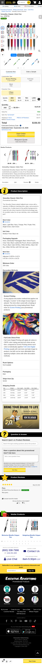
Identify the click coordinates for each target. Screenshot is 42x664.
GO (29, 2)
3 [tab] (24, 68)
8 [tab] (22, 541)
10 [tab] (28, 541)
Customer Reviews (9, 611)
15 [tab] (14, 544)
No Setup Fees (21, 611)
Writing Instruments (18, 9)
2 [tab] (21, 68)
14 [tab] (40, 541)
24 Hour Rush (30, 6)
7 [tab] (20, 541)
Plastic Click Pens (6, 11)
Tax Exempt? (10, 115)
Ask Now (14, 470)
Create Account (15, 609)
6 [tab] (17, 541)
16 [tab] (17, 544)
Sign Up (31, 570)
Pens (25, 9)
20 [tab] (28, 544)
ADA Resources (21, 613)
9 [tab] (25, 541)
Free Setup (3, 18)
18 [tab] (22, 544)
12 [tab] (34, 541)
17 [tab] (20, 544)
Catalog (6, 6)
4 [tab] (11, 541)
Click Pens (31, 9)
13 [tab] (37, 541)
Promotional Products (6, 9)
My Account (4, 609)
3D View (18, 6)
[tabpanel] (7, 62)
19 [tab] (25, 544)
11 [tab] (31, 541)
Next (2, 55)
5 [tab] (14, 541)
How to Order (26, 609)
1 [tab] (18, 68)
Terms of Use (37, 609)
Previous (2, 24)
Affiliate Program (33, 611)
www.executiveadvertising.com (21, 644)
